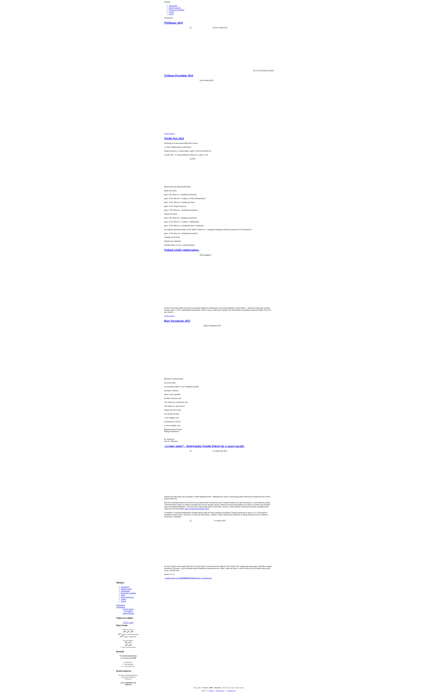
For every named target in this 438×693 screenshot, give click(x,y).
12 (190, 578)
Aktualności (173, 6)
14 (193, 578)
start (166, 578)
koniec (209, 578)
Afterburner (220, 691)
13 (191, 578)
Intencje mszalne (175, 8)
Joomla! (211, 691)
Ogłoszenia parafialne (176, 10)
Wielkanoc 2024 (173, 22)
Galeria (171, 12)
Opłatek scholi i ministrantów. (181, 249)
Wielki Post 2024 (174, 138)
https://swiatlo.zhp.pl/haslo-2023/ (197, 509)
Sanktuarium (125, 591)
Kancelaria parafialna (128, 593)
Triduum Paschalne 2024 (178, 75)
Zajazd (171, 14)
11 (188, 578)
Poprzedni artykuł (174, 578)
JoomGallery (231, 691)
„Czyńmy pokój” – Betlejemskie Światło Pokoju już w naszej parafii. (204, 446)
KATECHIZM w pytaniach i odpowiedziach (128, 611)
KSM (123, 595)
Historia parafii (126, 589)
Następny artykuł (200, 578)
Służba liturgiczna (127, 597)
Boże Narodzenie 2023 (177, 320)
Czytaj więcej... (169, 134)
